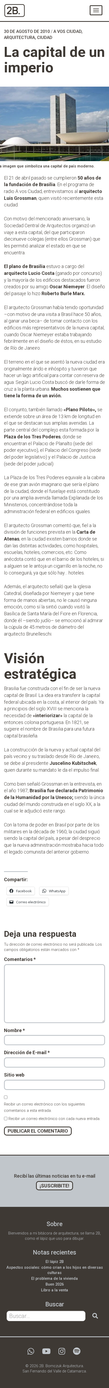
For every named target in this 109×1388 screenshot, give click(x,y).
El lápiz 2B (55, 1262)
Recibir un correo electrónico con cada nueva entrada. (54, 1119)
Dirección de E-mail (27, 1052)
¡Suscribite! (54, 1185)
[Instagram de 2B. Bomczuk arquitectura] (61, 1353)
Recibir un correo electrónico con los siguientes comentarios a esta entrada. (44, 1107)
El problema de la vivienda (54, 1278)
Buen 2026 (55, 1284)
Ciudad (44, 37)
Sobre (54, 1224)
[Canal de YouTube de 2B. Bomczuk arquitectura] (46, 1353)
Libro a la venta (54, 1290)
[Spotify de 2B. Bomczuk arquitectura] (76, 1353)
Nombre (14, 1030)
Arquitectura (19, 37)
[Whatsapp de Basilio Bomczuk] (31, 1353)
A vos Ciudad (67, 31)
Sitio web (14, 1075)
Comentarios (20, 959)
